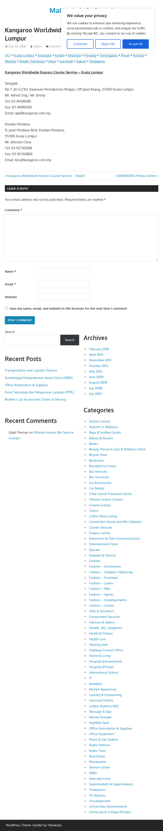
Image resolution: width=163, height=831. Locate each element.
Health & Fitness (101, 633)
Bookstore (96, 460)
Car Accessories (100, 483)
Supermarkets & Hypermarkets (111, 784)
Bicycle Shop (98, 455)
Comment (13, 210)
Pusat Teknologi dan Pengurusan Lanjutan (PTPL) (39, 392)
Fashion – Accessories (105, 566)
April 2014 (96, 355)
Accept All (136, 44)
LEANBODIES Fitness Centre (136, 176)
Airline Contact (99, 421)
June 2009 (96, 377)
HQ (7, 55)
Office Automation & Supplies (26, 385)
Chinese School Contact (106, 499)
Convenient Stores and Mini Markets (115, 522)
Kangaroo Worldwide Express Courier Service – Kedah (46, 176)
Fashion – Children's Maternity (111, 572)
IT (90, 678)
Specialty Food (99, 779)
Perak (125, 55)
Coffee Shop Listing (103, 516)
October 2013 (98, 366)
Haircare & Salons (102, 622)
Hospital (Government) (105, 661)
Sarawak (66, 61)
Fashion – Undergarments (108, 600)
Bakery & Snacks (101, 438)
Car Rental (96, 488)
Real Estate (97, 756)
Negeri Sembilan (32, 61)
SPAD (93, 773)
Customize (80, 44)
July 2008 (95, 388)
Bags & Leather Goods (105, 432)
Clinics (93, 511)
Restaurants (97, 762)
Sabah (81, 61)
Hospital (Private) (101, 667)
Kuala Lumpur (24, 55)
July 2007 (95, 394)
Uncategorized (99, 801)
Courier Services (100, 527)
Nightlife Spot (99, 723)
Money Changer (100, 717)
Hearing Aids (98, 645)
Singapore (97, 61)
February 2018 (99, 349)
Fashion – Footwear (103, 578)
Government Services (104, 617)
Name (10, 271)
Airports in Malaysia (103, 427)
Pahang (138, 55)
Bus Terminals (99, 477)
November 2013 (100, 360)
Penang (90, 55)
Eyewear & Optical (102, 555)
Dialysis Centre (99, 533)
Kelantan (75, 55)
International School (103, 672)
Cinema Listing (99, 505)
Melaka (10, 61)
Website (11, 297)
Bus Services (98, 472)
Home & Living (100, 656)
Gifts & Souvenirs (101, 611)
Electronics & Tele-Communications (114, 538)
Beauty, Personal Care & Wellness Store (117, 449)
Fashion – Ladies (101, 583)
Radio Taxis (97, 751)
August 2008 (98, 382)
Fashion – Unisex (101, 605)
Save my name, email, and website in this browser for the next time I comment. (69, 308)
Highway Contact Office (106, 650)
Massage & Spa (100, 712)
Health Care (97, 639)
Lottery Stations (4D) (103, 706)
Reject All (108, 44)
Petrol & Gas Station (103, 739)
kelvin (38, 46)
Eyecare (94, 550)
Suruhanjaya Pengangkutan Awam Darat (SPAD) (39, 378)
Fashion (94, 561)
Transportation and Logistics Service (31, 370)
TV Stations (97, 795)
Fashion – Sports (101, 594)
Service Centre (99, 767)
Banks (93, 444)
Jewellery (95, 684)
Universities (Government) (108, 806)
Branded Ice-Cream (102, 466)
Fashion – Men (100, 589)
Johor (52, 61)
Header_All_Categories (105, 628)
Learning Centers (101, 700)
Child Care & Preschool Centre (110, 494)
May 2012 (95, 371)
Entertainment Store (103, 544)
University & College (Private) (110, 812)
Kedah (60, 55)
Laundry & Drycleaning (105, 695)
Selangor (45, 55)
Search (9, 332)
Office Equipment (101, 734)
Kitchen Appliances (103, 689)
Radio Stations (99, 745)
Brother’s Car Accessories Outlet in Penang (35, 399)
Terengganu (108, 55)
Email (10, 284)
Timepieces (97, 790)
